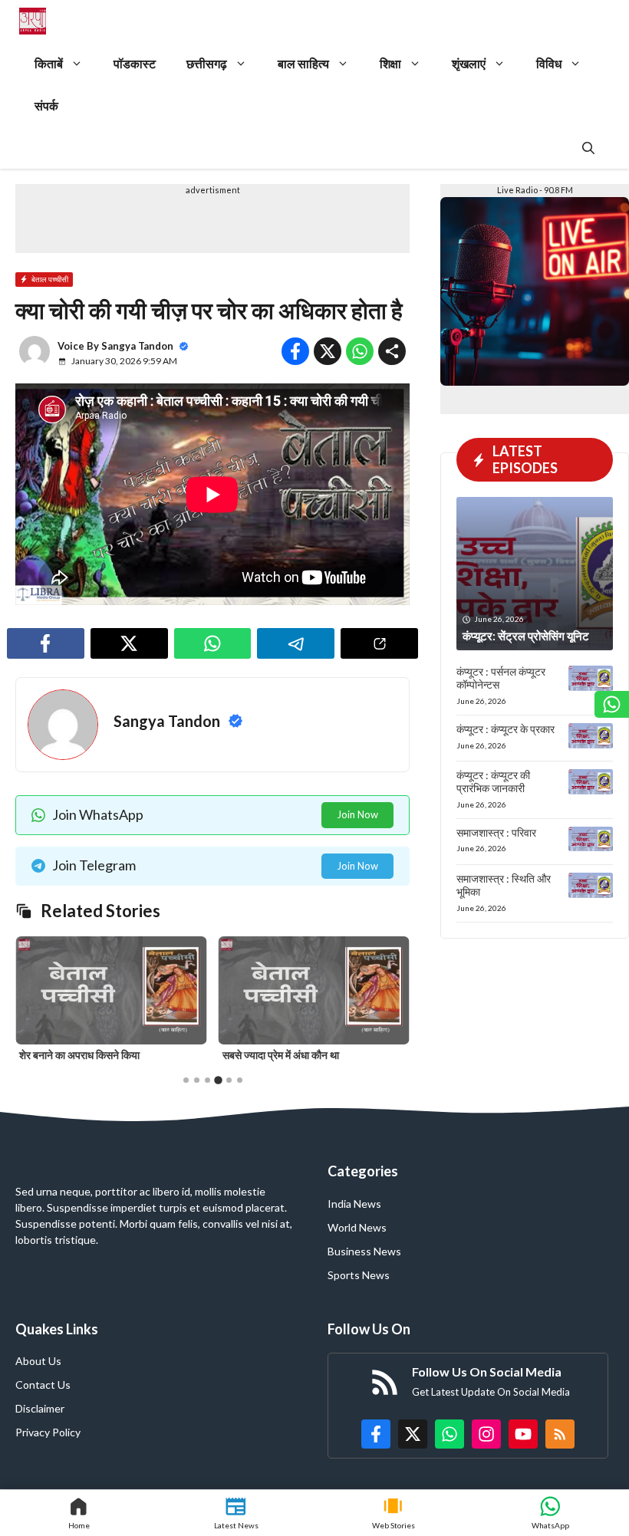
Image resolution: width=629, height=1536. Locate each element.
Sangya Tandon (137, 346)
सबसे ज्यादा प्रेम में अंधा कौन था (280, 1054)
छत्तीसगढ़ (206, 63)
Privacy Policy (48, 1432)
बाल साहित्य (303, 63)
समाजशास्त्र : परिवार (496, 832)
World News (357, 1227)
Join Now (357, 814)
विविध (548, 63)
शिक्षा (390, 63)
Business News (364, 1251)
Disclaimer (39, 1408)
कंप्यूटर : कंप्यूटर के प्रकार (505, 728)
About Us (38, 1360)
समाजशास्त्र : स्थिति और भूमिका (503, 885)
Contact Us (43, 1384)
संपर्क (46, 105)
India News (354, 1203)
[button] (588, 148)
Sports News (359, 1274)
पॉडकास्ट (135, 63)
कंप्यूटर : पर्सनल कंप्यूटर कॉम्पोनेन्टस (500, 678)
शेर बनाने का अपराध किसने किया (79, 1054)
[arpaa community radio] (32, 21)
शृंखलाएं (469, 63)
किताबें (49, 63)
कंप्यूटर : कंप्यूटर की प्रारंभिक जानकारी (493, 781)
